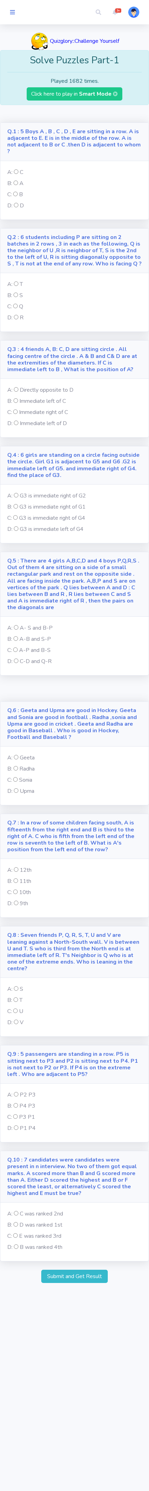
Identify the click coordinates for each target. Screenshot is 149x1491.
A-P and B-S (35, 650)
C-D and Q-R (36, 661)
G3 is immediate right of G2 (53, 496)
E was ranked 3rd (40, 1236)
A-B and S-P (35, 639)
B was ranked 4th (41, 1247)
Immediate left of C (42, 401)
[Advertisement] (74, 113)
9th (24, 903)
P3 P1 (27, 1117)
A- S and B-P (36, 628)
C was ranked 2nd (41, 1214)
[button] (98, 12)
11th (25, 881)
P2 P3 (28, 1095)
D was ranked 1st (40, 1225)
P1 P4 (28, 1128)
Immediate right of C (43, 412)
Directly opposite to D (46, 390)
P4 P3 (27, 1106)
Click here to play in (72, 94)
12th (26, 870)
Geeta (27, 758)
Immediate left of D (43, 423)
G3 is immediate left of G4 (52, 529)
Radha (27, 769)
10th (25, 892)
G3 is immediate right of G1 (52, 507)
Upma (27, 791)
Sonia (25, 780)
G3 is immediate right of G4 (52, 518)
